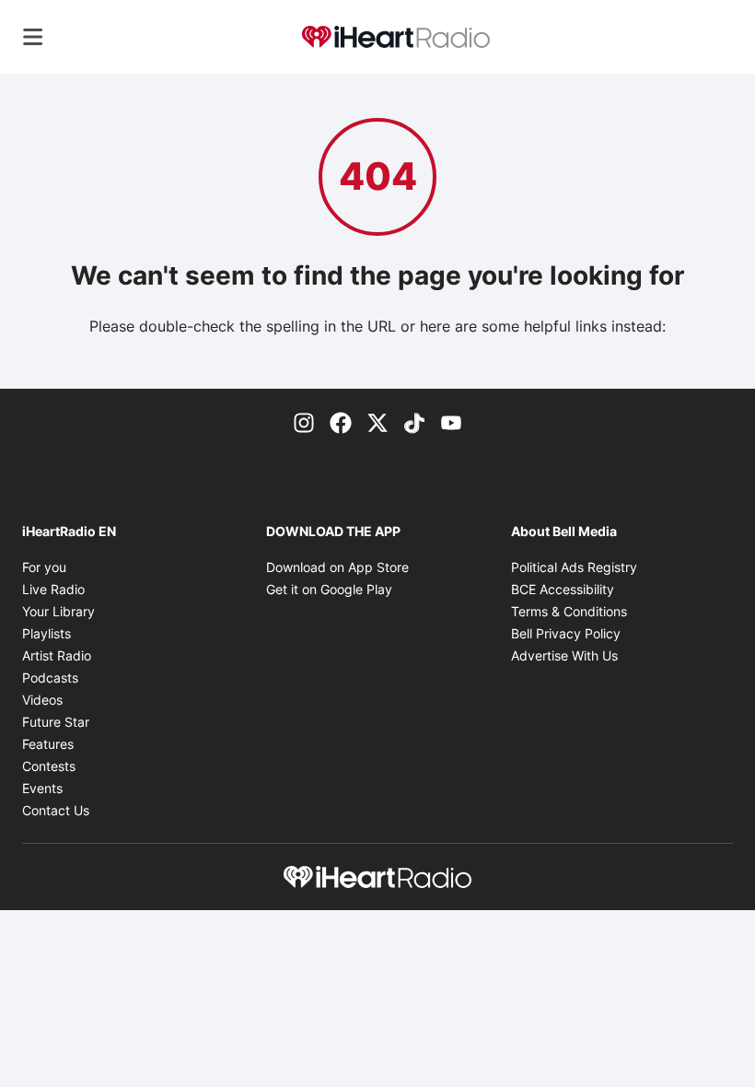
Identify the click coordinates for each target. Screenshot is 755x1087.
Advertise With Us (564, 655)
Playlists (46, 633)
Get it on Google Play (329, 589)
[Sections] (33, 36)
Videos (42, 699)
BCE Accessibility (562, 589)
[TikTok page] (414, 422)
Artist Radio (56, 655)
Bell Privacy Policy (566, 633)
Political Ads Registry (574, 567)
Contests (49, 766)
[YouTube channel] (451, 422)
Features (48, 744)
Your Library (58, 611)
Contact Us (55, 810)
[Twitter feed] (377, 422)
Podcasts (50, 677)
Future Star (55, 722)
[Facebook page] (341, 422)
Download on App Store (337, 567)
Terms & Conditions (569, 611)
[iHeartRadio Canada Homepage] (396, 37)
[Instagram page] (304, 422)
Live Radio (53, 589)
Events (42, 788)
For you (44, 567)
